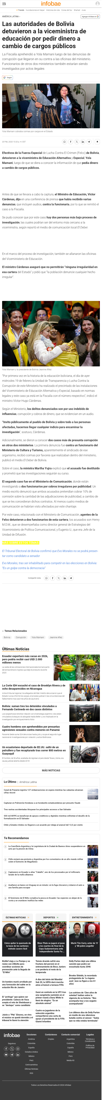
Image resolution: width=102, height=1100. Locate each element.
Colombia (31, 1043)
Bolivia (7, 637)
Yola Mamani (38, 637)
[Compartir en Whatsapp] (64, 141)
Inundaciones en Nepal (35, 10)
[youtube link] (6, 1055)
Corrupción (21, 637)
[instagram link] (18, 1049)
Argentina (71, 1039)
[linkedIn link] (18, 1055)
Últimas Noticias (31, 1069)
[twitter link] (12, 1049)
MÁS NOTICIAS (51, 770)
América (31, 1039)
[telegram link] (12, 1055)
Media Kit (70, 1060)
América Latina (10, 16)
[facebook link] (6, 1049)
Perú (31, 1060)
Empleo (51, 1039)
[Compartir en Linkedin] (82, 141)
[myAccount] (97, 4)
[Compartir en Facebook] (70, 141)
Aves (84, 10)
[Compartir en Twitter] (76, 141)
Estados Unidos (31, 1052)
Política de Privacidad (90, 1046)
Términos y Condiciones (90, 1040)
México (31, 1056)
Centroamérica (31, 1065)
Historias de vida (53, 10)
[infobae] (51, 3)
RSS (31, 1073)
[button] (4, 4)
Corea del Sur (66, 10)
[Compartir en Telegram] (89, 141)
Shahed (77, 10)
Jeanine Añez (56, 637)
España (31, 1048)
